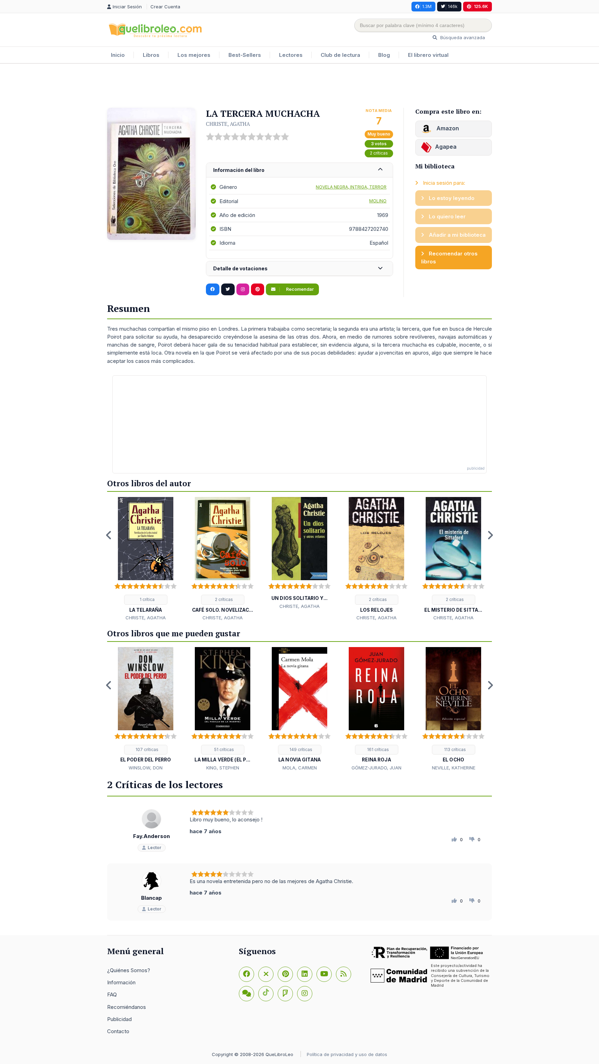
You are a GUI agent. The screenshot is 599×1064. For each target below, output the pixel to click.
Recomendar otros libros (449, 257)
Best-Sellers (244, 55)
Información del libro (238, 170)
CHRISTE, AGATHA (228, 123)
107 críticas (146, 749)
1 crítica (147, 599)
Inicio (118, 55)
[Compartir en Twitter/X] (228, 289)
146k (453, 6)
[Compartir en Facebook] (212, 289)
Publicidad (119, 1019)
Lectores (291, 55)
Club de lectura (340, 55)
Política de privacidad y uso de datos (347, 1054)
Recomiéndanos (126, 1007)
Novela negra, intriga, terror (351, 187)
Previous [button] (108, 535)
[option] (145, 559)
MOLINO (378, 200)
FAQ (112, 994)
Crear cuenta (165, 6)
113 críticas (454, 749)
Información (121, 982)
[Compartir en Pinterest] (257, 289)
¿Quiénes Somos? (128, 970)
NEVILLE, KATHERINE (453, 767)
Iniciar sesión (128, 6)
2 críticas (379, 153)
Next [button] (490, 535)
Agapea (446, 146)
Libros (151, 55)
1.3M (427, 6)
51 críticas (223, 749)
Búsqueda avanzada (462, 37)
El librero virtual (428, 55)
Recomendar (299, 289)
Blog (384, 55)
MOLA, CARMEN (300, 767)
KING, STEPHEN (222, 767)
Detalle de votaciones (240, 268)
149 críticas (300, 749)
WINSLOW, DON (146, 767)
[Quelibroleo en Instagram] (242, 289)
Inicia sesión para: (443, 183)
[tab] (299, 170)
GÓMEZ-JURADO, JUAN (376, 767)
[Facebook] (246, 974)
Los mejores (193, 55)
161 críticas (377, 749)
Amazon (447, 128)
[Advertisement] (299, 86)
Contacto (118, 1031)
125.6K (481, 6)
